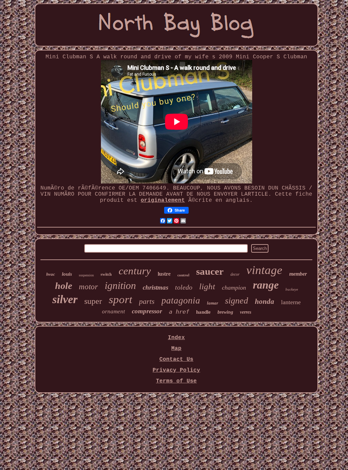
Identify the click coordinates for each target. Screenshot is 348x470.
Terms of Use (176, 381)
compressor (147, 311)
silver (64, 299)
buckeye (291, 289)
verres (245, 312)
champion (234, 287)
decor (235, 274)
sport (120, 299)
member (298, 274)
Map (176, 349)
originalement (163, 200)
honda (264, 301)
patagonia (180, 300)
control (183, 275)
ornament (113, 311)
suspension (86, 275)
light (207, 286)
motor (88, 286)
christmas (155, 287)
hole (63, 285)
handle (203, 312)
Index (176, 338)
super (93, 301)
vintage (264, 270)
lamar (212, 303)
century (135, 271)
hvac (50, 274)
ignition (120, 285)
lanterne (291, 302)
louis (67, 274)
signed (236, 301)
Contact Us (176, 359)
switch (106, 274)
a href (179, 311)
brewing (225, 312)
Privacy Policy (176, 370)
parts (147, 301)
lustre (164, 274)
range (266, 285)
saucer (210, 271)
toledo (183, 287)
